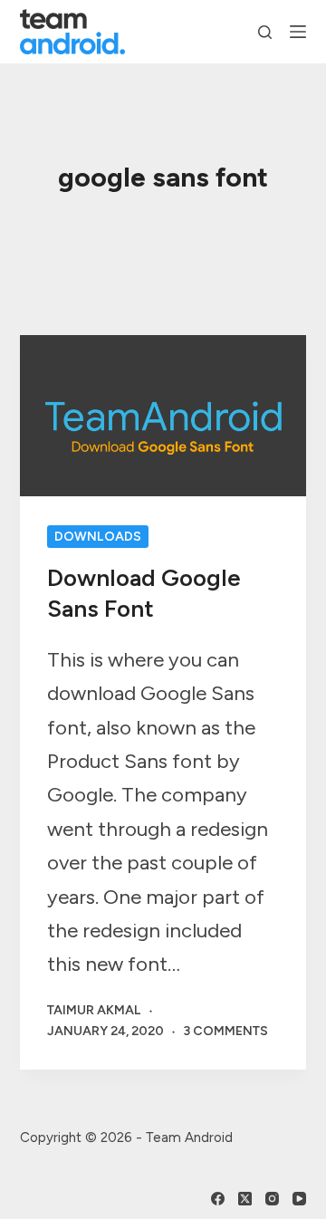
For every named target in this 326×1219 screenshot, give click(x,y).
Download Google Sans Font (144, 593)
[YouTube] (299, 1198)
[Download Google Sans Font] (163, 415)
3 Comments (225, 1031)
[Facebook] (218, 1198)
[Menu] (298, 32)
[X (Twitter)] (245, 1198)
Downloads (97, 536)
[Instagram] (272, 1198)
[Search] (265, 32)
